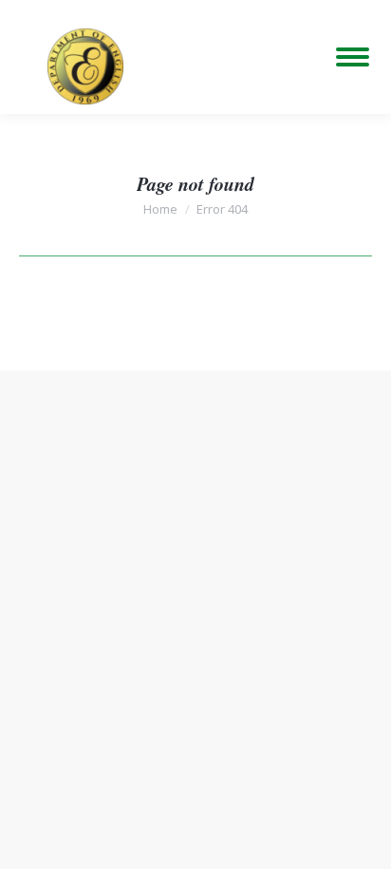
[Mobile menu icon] (352, 57)
